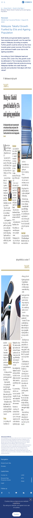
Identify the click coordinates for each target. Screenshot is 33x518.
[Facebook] (2, 492)
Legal (2, 483)
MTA (22, 478)
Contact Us (4, 475)
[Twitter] (9, 492)
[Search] (4, 2)
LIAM (22, 475)
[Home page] (27, 2)
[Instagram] (31, 492)
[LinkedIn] (24, 492)
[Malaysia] (2, 8)
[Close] (31, 499)
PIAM (22, 481)
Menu (2, 2)
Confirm (16, 514)
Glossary (3, 466)
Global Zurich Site (6, 463)
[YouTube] (16, 492)
